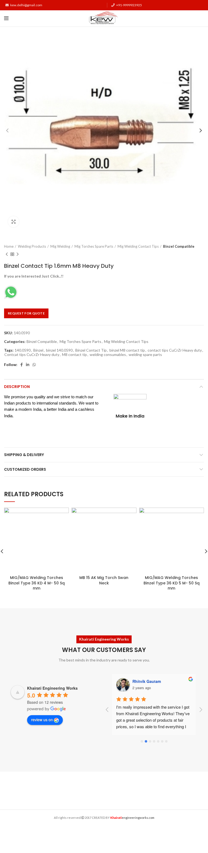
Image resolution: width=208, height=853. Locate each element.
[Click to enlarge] (13, 221)
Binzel (38, 350)
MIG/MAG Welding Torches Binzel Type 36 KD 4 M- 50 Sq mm (36, 583)
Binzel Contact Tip (91, 350)
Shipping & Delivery (24, 454)
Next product (17, 254)
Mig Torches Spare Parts (93, 246)
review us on (42, 719)
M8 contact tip (74, 354)
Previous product (6, 254)
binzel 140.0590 (59, 350)
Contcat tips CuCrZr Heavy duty (31, 354)
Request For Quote (26, 313)
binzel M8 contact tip (127, 350)
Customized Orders (25, 469)
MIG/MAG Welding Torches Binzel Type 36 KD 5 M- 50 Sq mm (172, 583)
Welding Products (32, 246)
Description (17, 386)
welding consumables (108, 354)
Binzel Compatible (178, 246)
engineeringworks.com (132, 817)
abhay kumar (144, 681)
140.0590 (23, 350)
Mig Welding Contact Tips (138, 246)
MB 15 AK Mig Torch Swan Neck (103, 580)
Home (9, 246)
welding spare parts (145, 354)
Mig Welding (60, 246)
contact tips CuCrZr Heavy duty (175, 350)
